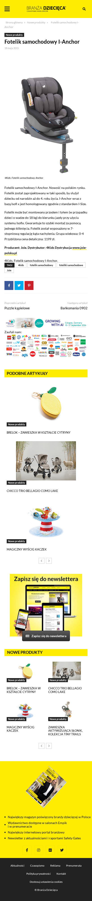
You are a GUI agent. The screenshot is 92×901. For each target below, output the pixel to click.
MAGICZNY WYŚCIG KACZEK (27, 549)
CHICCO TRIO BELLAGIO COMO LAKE (32, 491)
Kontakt (61, 873)
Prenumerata (74, 865)
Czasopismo (37, 865)
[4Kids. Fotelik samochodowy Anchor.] (46, 112)
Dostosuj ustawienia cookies (46, 881)
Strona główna (14, 22)
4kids (21, 265)
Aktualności (17, 865)
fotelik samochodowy (41, 265)
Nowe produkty (36, 22)
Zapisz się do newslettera (48, 636)
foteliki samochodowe (71, 265)
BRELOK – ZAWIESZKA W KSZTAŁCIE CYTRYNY (38, 432)
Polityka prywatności (38, 873)
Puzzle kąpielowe (17, 308)
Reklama (55, 865)
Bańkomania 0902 (74, 308)
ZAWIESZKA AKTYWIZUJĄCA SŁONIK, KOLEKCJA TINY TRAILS (65, 730)
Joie (9, 270)
